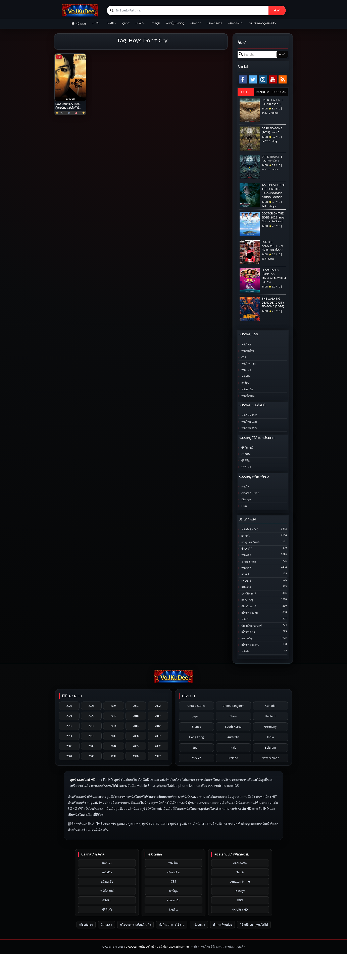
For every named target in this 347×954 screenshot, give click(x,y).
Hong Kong (196, 737)
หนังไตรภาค (214, 23)
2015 (91, 725)
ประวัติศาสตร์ (248, 593)
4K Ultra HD (240, 909)
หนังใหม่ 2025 (249, 421)
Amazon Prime (250, 493)
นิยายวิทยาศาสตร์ (251, 625)
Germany (270, 726)
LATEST (246, 92)
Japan (196, 716)
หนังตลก (195, 23)
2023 (136, 705)
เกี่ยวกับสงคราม (250, 645)
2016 (69, 725)
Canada (270, 706)
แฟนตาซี (246, 587)
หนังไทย (140, 23)
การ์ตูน (155, 23)
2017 (158, 715)
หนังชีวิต (246, 568)
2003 (136, 746)
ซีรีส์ (243, 357)
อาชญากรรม (248, 561)
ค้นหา (277, 10)
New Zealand (270, 758)
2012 (158, 725)
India (270, 737)
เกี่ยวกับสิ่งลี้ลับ (249, 613)
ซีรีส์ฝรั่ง (245, 454)
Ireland (233, 758)
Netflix (111, 23)
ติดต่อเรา (106, 924)
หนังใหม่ (96, 23)
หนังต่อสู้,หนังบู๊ (249, 529)
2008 (136, 736)
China (233, 716)
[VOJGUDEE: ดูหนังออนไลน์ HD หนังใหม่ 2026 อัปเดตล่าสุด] (80, 10)
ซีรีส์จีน (245, 460)
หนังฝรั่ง (245, 376)
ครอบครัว (246, 580)
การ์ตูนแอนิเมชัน (250, 542)
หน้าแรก (81, 23)
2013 (136, 725)
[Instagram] (263, 79)
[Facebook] (243, 79)
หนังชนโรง (247, 351)
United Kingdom (233, 706)
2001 (69, 756)
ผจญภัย (245, 536)
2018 (136, 715)
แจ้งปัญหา (199, 924)
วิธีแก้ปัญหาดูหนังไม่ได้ (262, 23)
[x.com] (253, 79)
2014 (113, 725)
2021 (69, 715)
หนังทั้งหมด (235, 23)
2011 (69, 736)
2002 (158, 746)
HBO (244, 506)
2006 (69, 746)
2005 (91, 746)
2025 (91, 705)
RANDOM (262, 92)
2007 (158, 736)
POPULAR (279, 92)
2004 (113, 746)
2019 (113, 715)
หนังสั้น (245, 651)
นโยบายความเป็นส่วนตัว (135, 924)
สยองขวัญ (247, 600)
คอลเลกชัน (173, 900)
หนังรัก (245, 619)
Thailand (270, 716)
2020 (91, 715)
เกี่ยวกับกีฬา (248, 632)
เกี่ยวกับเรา (86, 924)
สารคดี (245, 574)
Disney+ (246, 499)
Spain (196, 747)
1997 (158, 756)
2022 (158, 705)
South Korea (233, 726)
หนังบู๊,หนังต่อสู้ (175, 23)
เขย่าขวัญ (246, 638)
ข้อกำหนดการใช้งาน (172, 924)
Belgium (270, 747)
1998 (136, 756)
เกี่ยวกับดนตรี (248, 606)
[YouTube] (273, 79)
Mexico (196, 758)
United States (196, 706)
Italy (233, 747)
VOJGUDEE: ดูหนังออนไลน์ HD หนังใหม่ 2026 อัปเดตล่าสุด (156, 946)
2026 (69, 705)
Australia (233, 737)
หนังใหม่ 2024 (249, 428)
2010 (91, 736)
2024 (113, 705)
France (196, 726)
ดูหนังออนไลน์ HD (83, 779)
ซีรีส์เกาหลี (247, 447)
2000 (91, 756)
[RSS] (283, 79)
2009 (113, 736)
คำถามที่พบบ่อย (222, 924)
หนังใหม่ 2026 (249, 415)
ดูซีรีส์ (126, 23)
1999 (113, 756)
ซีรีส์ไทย (246, 467)
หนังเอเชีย (247, 389)
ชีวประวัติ (246, 548)
